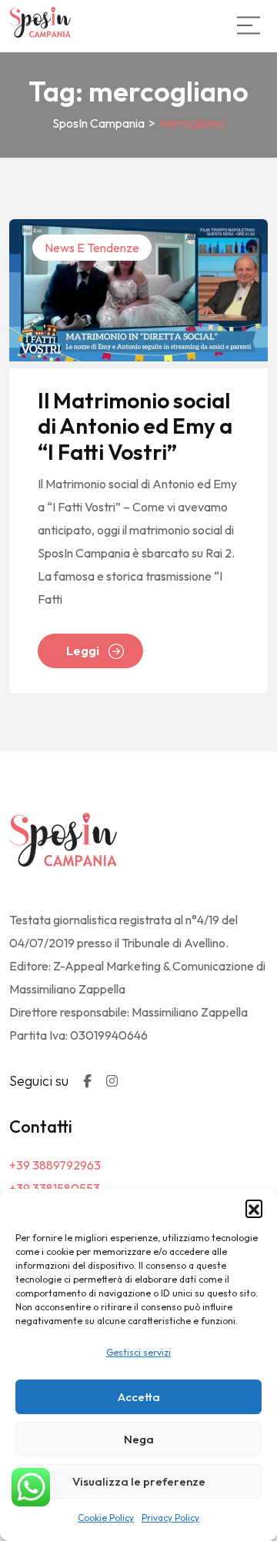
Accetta (139, 1397)
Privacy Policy (170, 1517)
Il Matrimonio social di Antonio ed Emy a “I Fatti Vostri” (135, 426)
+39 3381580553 (54, 1188)
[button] (254, 1208)
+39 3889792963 (55, 1165)
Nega (139, 1439)
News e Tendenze (92, 247)
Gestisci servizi (138, 1352)
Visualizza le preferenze (138, 1481)
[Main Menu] (248, 25)
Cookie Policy (106, 1517)
